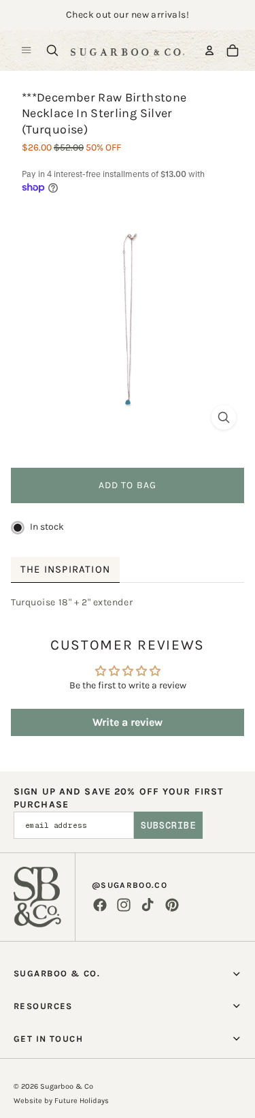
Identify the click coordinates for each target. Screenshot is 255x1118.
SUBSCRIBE (168, 825)
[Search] (52, 50)
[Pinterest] (172, 905)
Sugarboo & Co (66, 1086)
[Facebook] (100, 905)
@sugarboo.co (129, 885)
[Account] (209, 50)
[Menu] (26, 50)
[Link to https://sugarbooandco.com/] (37, 897)
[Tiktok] (147, 905)
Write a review (127, 722)
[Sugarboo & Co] (127, 50)
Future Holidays (81, 1100)
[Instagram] (124, 905)
